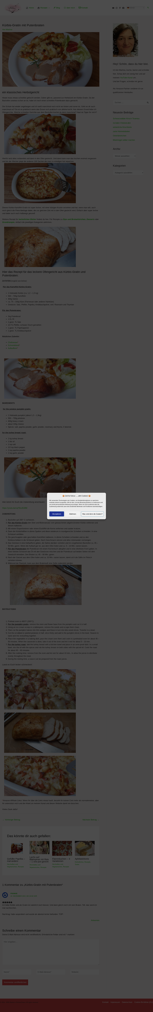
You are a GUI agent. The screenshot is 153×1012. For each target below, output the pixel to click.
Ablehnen (72, 514)
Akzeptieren (56, 514)
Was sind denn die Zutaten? (92, 514)
